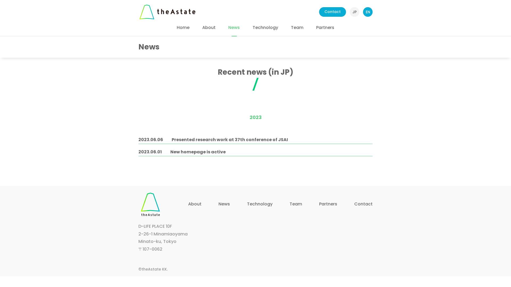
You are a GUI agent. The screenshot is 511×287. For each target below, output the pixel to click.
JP (354, 12)
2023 (256, 117)
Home (183, 27)
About (209, 27)
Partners (325, 27)
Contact (332, 11)
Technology (265, 27)
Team (297, 27)
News (234, 27)
